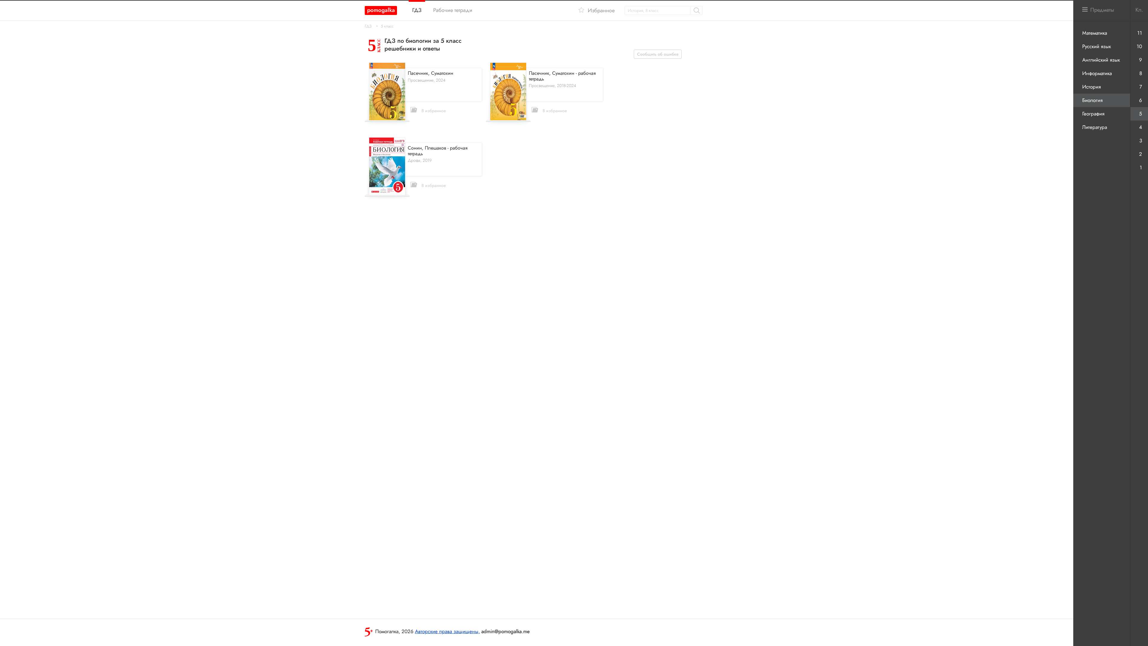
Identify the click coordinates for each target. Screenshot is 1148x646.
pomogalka (381, 10)
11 (1139, 32)
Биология (1092, 100)
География (1093, 113)
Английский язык (1101, 59)
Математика (1094, 32)
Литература (1094, 127)
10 (1139, 46)
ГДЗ (368, 26)
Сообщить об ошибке (658, 54)
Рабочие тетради (452, 10)
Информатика (1097, 73)
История (1091, 86)
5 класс (387, 26)
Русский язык (1096, 46)
